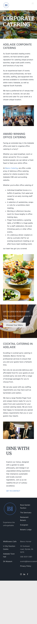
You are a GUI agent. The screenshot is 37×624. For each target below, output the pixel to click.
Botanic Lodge (25, 529)
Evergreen (24, 525)
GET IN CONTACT (13, 491)
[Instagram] (21, 574)
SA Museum (7, 561)
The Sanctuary (25, 512)
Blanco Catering (11, 168)
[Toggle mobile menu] (33, 3)
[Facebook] (27, 574)
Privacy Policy (25, 566)
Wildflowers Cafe (9, 541)
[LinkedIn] (24, 574)
